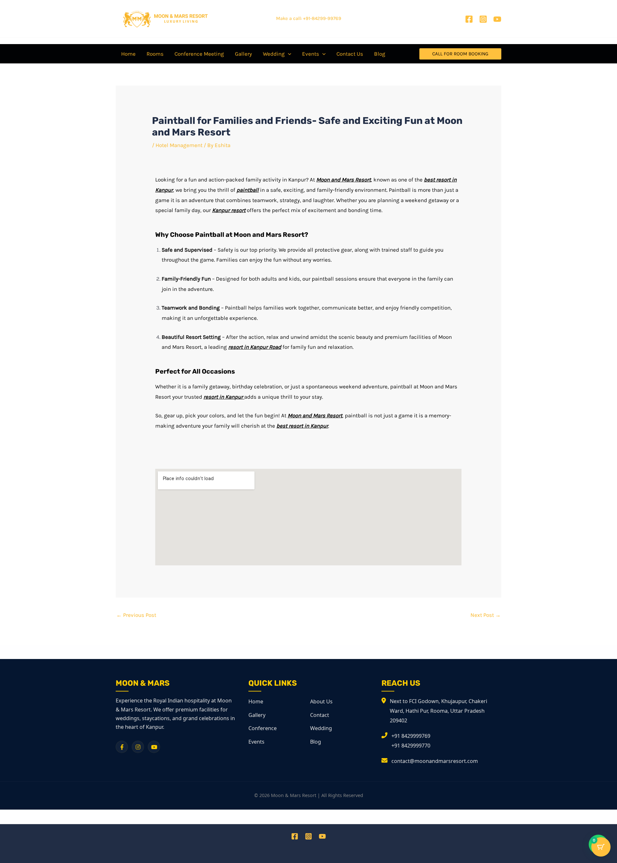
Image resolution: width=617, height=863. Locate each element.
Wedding (321, 728)
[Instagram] (483, 19)
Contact (319, 715)
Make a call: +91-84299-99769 (308, 18)
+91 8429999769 (410, 735)
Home (255, 701)
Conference (262, 728)
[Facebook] (469, 19)
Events (256, 741)
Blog (315, 741)
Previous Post (136, 615)
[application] (288, 53)
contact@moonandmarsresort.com (434, 761)
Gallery (256, 715)
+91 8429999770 (410, 745)
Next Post (485, 615)
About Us (321, 701)
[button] (460, 54)
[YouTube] (497, 19)
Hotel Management (179, 145)
